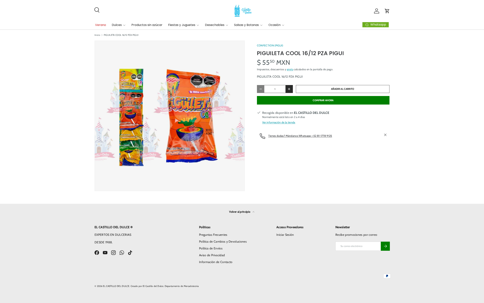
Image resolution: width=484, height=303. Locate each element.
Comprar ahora (323, 100)
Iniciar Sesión (285, 235)
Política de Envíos (211, 248)
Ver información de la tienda (278, 122)
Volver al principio (240, 211)
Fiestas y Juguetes (181, 25)
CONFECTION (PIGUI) (270, 45)
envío (290, 69)
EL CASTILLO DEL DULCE (116, 286)
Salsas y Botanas (246, 25)
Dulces (117, 25)
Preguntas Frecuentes (213, 235)
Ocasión (274, 25)
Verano (100, 25)
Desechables (214, 25)
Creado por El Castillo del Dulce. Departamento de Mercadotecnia (165, 286)
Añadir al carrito (342, 88)
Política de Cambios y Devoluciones (223, 241)
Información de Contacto (215, 262)
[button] (387, 11)
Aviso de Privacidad (212, 255)
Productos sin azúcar (146, 25)
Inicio (97, 35)
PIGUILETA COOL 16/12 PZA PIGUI (121, 35)
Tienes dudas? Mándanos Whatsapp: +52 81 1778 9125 (300, 135)
